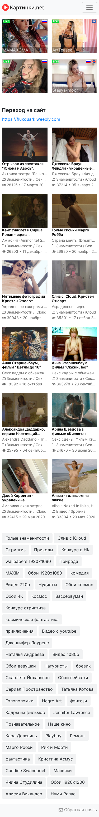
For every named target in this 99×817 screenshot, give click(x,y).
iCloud (90, 179)
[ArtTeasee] (74, 35)
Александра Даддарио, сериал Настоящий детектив (23, 433)
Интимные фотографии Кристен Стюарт (23, 298)
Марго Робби (19, 747)
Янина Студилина (24, 782)
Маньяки (63, 770)
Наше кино (59, 724)
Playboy (53, 735)
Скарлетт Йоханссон (28, 677)
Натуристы (56, 666)
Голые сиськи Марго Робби (70, 232)
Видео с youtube (59, 631)
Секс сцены (46, 179)
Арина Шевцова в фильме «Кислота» (69, 431)
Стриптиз (16, 549)
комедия (79, 573)
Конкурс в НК (75, 549)
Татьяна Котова (77, 689)
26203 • (29, 251)
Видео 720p (18, 584)
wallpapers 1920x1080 (28, 561)
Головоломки (20, 700)
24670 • (76, 450)
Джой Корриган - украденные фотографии (18, 500)
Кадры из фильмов (25, 712)
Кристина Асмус (55, 759)
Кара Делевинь (21, 735)
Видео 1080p (66, 654)
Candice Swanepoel (25, 770)
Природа (68, 561)
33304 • (75, 517)
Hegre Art (52, 700)
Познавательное (23, 724)
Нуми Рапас (63, 793)
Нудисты (48, 584)
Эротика (78, 511)
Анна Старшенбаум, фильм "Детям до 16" (21, 365)
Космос (39, 596)
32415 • (25, 517)
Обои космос (79, 584)
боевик (83, 666)
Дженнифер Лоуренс (27, 642)
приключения (20, 631)
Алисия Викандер (24, 793)
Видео (61, 511)
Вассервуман (69, 596)
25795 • (30, 450)
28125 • (27, 185)
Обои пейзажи (73, 677)
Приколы (43, 549)
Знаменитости (19, 179)
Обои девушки (21, 666)
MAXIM (13, 573)
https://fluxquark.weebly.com (31, 119)
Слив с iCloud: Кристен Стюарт (73, 298)
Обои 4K (14, 596)
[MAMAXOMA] (25, 35)
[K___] (25, 75)
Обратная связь (80, 809)
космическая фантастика (32, 619)
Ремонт (77, 735)
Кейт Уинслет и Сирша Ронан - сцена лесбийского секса (22, 234)
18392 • (29, 384)
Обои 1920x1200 (68, 782)
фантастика (18, 759)
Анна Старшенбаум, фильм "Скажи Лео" (70, 365)
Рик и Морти (54, 747)
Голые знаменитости (27, 538)
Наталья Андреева (25, 654)
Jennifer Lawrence (71, 712)
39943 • (28, 317)
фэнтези (78, 700)
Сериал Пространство (29, 689)
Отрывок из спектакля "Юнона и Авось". (23, 165)
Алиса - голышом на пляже (70, 497)
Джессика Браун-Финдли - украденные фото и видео (72, 168)
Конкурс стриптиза (26, 607)
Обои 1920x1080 (45, 573)
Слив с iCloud (72, 538)
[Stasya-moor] (74, 75)
